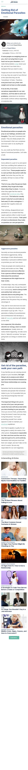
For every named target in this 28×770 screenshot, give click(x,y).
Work (2, 607)
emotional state (15, 194)
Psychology (4, 477)
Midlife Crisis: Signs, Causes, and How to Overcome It (14, 632)
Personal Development (7, 629)
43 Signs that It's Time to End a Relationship (13, 567)
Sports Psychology (6, 585)
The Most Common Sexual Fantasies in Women (11, 523)
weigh (17, 64)
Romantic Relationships (8, 542)
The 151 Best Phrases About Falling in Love (11, 501)
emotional (4, 424)
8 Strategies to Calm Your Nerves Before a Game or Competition (14, 589)
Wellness (3, 6)
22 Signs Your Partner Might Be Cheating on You (13, 545)
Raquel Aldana (18, 45)
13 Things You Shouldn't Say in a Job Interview (13, 610)
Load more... (14, 637)
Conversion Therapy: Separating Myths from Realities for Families (13, 480)
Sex (2, 520)
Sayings (3, 498)
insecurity (10, 318)
